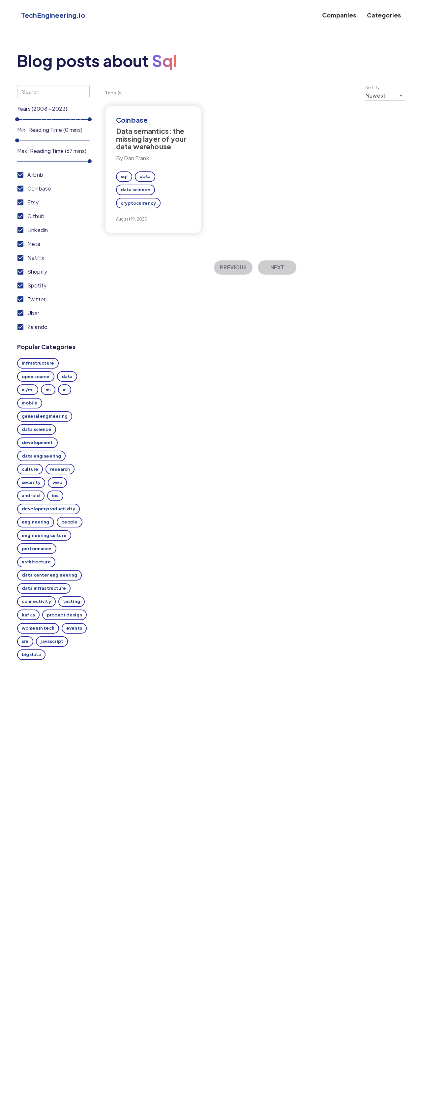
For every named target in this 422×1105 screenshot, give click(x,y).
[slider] (17, 119)
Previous (233, 267)
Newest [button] (375, 95)
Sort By (372, 88)
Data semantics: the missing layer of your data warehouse (151, 139)
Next (277, 267)
